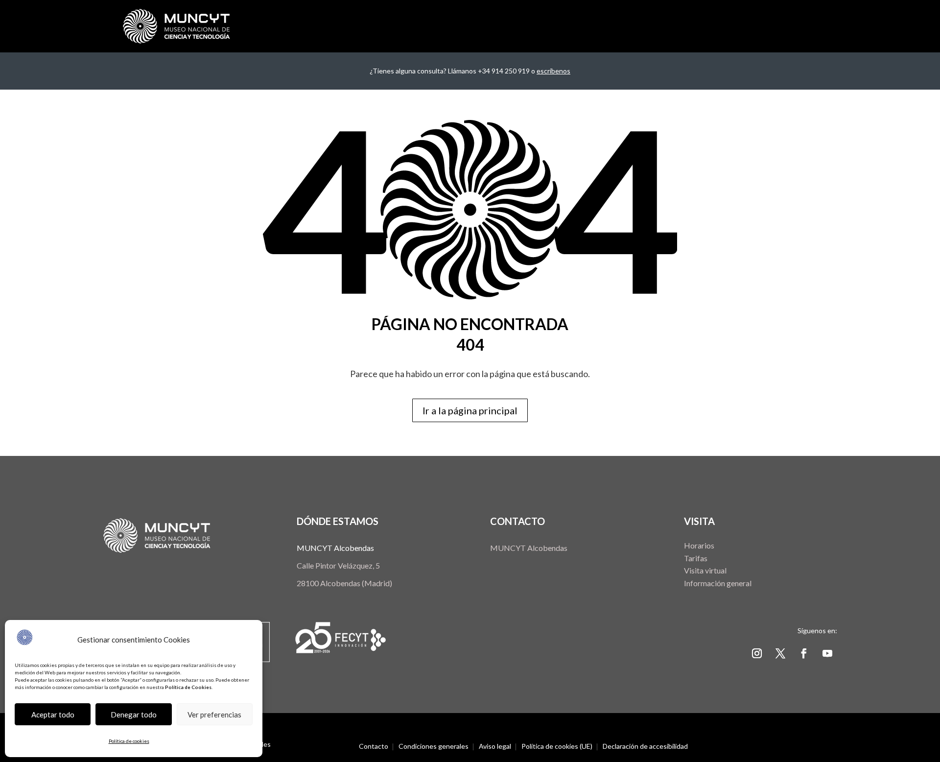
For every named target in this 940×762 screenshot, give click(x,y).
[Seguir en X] (780, 653)
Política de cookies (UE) (556, 746)
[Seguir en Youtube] (827, 653)
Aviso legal (495, 746)
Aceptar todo (52, 714)
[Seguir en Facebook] (804, 653)
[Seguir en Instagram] (757, 653)
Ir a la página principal (470, 410)
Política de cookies (129, 741)
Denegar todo (134, 714)
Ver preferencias (214, 714)
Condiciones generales (434, 746)
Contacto (373, 746)
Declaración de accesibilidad (645, 746)
